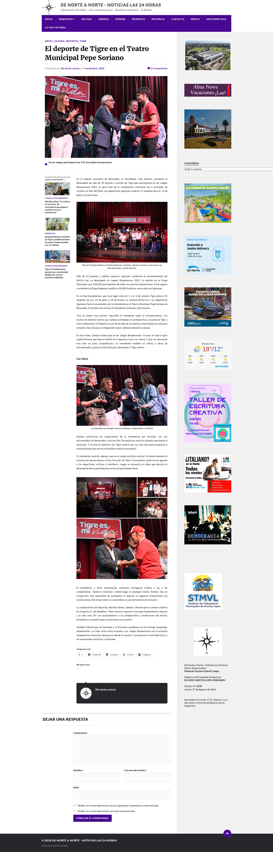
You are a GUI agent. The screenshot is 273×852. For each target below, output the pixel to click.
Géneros (103, 19)
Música (195, 19)
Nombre (78, 770)
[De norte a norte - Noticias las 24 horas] (136, 7)
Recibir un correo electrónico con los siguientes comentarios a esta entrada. (118, 805)
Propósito (138, 19)
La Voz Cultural (55, 27)
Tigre (83, 41)
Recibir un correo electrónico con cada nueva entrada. (106, 810)
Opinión (120, 19)
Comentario (80, 733)
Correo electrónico (136, 770)
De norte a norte (70, 68)
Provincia (158, 19)
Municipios (66, 19)
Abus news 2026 (216, 19)
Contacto (177, 19)
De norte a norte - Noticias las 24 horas (84, 840)
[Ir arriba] (227, 834)
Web (76, 787)
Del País (87, 19)
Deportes (72, 41)
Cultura (59, 41)
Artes (48, 41)
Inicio (48, 19)
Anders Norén (60, 846)
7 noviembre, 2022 (93, 68)
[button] (106, 497)
